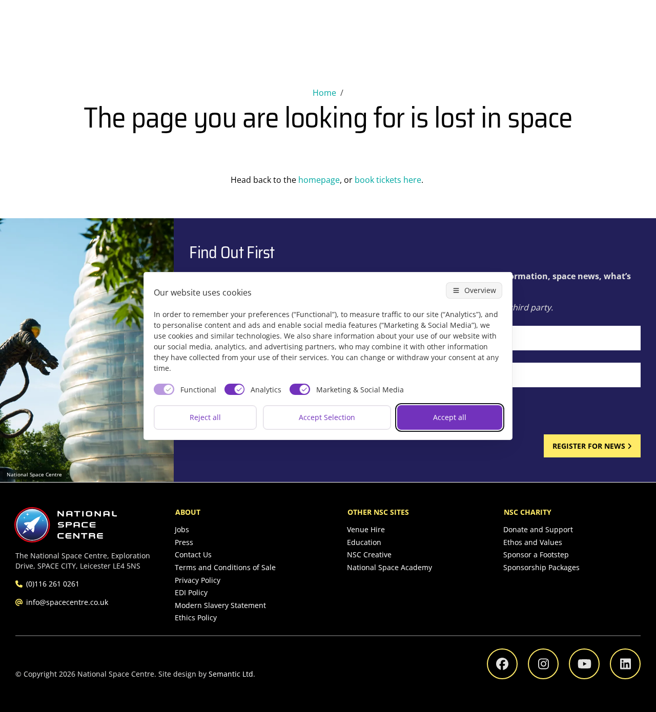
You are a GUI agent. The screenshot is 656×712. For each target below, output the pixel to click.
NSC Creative (369, 554)
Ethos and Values (532, 542)
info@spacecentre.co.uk (67, 602)
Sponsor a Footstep (536, 554)
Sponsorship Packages (541, 567)
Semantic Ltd (231, 674)
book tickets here (388, 179)
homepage (319, 179)
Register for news (588, 446)
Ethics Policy (196, 617)
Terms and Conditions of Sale (225, 567)
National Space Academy (389, 567)
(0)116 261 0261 (52, 584)
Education (364, 542)
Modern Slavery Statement (220, 605)
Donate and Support (538, 529)
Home (324, 92)
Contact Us (193, 554)
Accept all (449, 417)
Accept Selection (327, 417)
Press (184, 542)
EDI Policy (191, 592)
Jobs (182, 529)
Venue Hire (366, 529)
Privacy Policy (197, 580)
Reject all (205, 417)
